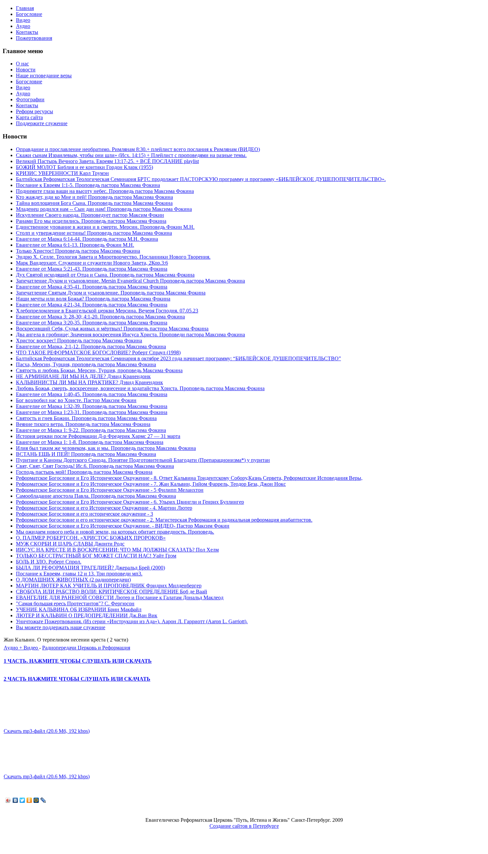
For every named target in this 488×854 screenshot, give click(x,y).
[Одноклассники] (29, 800)
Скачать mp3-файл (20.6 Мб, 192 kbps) (47, 731)
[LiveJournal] (43, 800)
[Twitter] (22, 800)
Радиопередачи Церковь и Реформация (86, 647)
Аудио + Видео (21, 647)
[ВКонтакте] (15, 800)
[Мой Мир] (36, 800)
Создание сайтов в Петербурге (244, 826)
